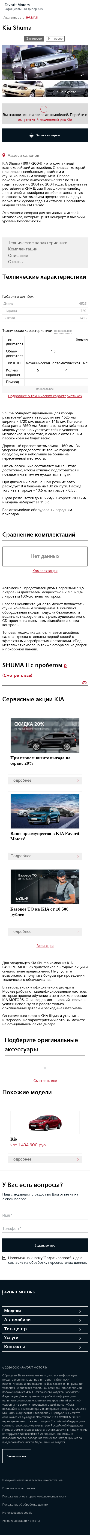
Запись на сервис (48, 135)
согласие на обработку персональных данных (47, 1262)
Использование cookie (17, 1513)
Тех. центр (15, 1329)
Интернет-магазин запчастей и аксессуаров (32, 1480)
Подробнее (21, 780)
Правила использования (18, 1488)
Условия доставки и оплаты (21, 1521)
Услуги (11, 1338)
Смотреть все (45, 1081)
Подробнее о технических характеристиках (45, 396)
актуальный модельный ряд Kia (45, 119)
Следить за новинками (85, 682)
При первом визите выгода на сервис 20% (40, 760)
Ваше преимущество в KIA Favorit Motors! (44, 836)
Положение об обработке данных (25, 1504)
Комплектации (23, 249)
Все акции (45, 946)
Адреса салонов (22, 155)
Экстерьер (34, 39)
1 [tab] (45, 1068)
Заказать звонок (16, 1456)
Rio (13, 1139)
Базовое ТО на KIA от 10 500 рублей (39, 912)
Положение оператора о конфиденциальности (34, 1496)
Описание (18, 255)
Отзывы (16, 262)
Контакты (14, 1347)
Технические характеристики (38, 243)
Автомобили (17, 1320)
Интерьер (55, 39)
